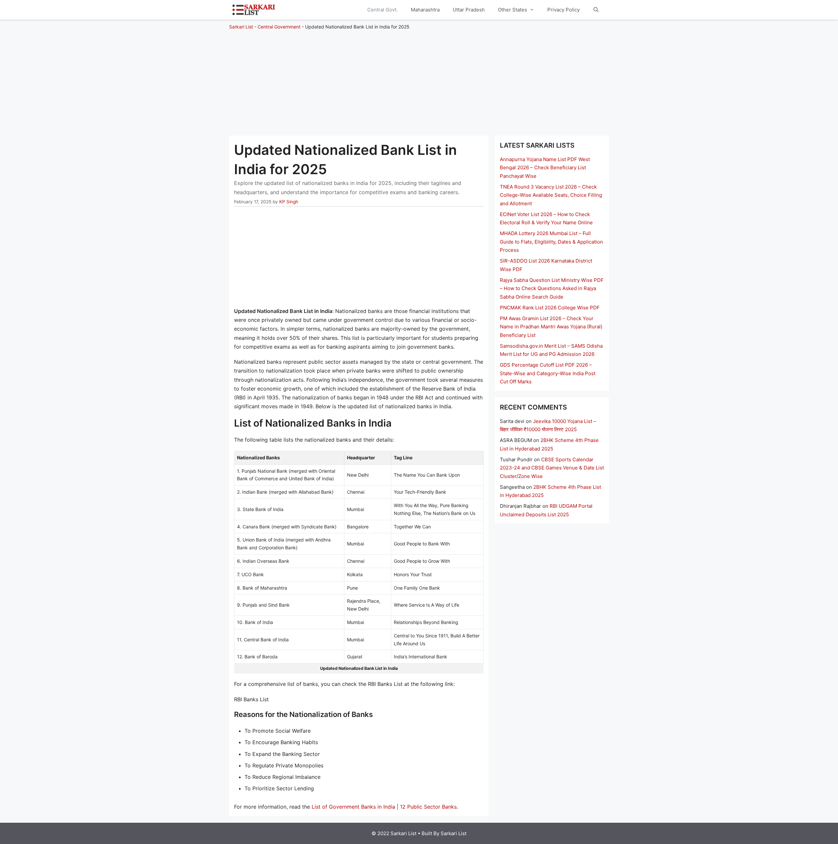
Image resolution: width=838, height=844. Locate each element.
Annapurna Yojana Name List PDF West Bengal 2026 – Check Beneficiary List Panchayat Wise (545, 167)
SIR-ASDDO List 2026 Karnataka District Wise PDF (546, 265)
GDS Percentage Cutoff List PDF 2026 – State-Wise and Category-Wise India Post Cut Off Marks (547, 373)
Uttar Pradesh (469, 10)
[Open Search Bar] (596, 10)
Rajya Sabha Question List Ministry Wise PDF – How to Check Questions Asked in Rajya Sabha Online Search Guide (552, 288)
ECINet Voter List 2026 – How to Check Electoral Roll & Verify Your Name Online (546, 218)
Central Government (279, 26)
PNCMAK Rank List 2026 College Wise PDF (550, 307)
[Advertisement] (419, 80)
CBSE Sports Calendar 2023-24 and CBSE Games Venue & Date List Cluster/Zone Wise (552, 467)
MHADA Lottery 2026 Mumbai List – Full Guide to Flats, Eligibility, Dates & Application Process (551, 241)
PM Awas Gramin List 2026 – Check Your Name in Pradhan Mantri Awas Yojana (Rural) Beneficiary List (551, 326)
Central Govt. (382, 10)
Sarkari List (241, 26)
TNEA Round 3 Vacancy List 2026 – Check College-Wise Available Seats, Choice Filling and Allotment (551, 195)
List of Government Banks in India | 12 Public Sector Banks (384, 806)
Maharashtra (425, 10)
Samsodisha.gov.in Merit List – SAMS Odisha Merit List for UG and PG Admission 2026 (551, 350)
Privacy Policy (563, 10)
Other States (512, 10)
